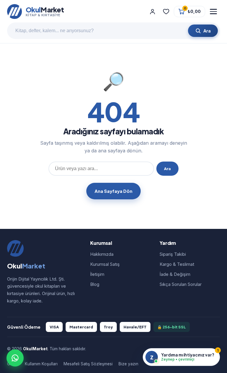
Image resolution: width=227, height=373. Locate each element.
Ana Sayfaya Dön (113, 191)
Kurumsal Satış (105, 264)
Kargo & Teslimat (177, 264)
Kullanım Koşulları (41, 363)
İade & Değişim (175, 274)
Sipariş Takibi (173, 254)
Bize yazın (128, 363)
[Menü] (213, 11)
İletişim (97, 274)
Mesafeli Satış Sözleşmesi (88, 363)
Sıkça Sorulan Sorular (181, 284)
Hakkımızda (102, 254)
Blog (94, 284)
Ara (167, 168)
